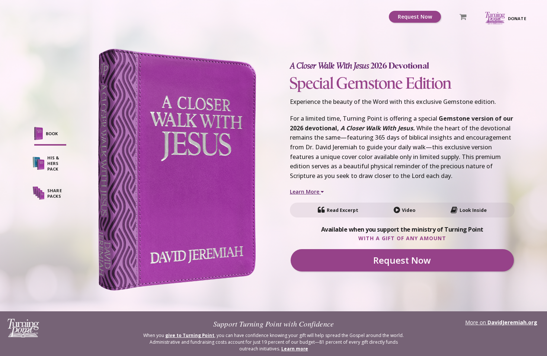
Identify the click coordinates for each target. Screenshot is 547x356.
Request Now (415, 16)
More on (501, 322)
